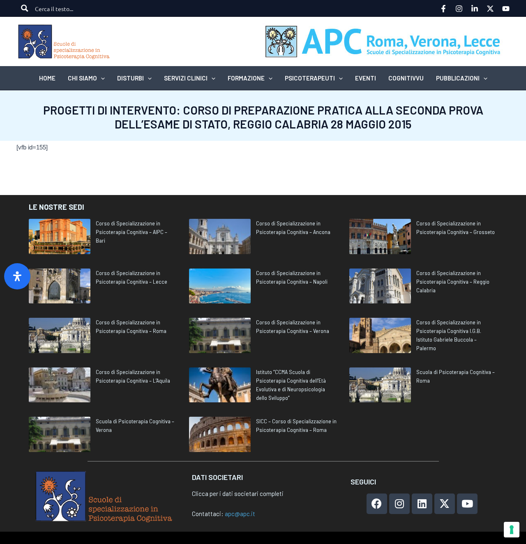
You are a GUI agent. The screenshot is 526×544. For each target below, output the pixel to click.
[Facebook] (443, 8)
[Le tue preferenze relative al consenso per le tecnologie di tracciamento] (511, 529)
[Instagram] (459, 8)
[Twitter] (490, 8)
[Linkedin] (474, 8)
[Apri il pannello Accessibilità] (17, 276)
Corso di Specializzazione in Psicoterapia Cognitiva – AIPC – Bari (131, 232)
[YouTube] (506, 8)
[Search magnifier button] (24, 8)
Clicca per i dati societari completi (238, 493)
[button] (101, 78)
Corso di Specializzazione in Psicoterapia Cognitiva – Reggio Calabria (452, 281)
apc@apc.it (240, 513)
